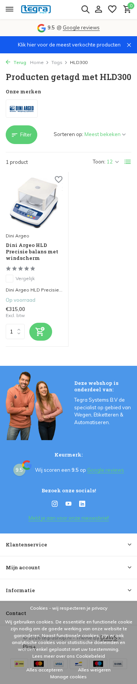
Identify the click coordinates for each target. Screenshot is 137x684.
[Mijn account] (98, 9)
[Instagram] (55, 504)
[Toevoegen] (40, 332)
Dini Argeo (17, 236)
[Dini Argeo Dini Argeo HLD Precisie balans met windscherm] (34, 203)
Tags (56, 62)
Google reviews (81, 27)
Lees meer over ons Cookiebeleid (68, 656)
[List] (127, 162)
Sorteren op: (68, 134)
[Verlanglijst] (112, 9)
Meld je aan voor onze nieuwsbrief (69, 518)
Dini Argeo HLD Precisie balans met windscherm (32, 251)
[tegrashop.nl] (40, 9)
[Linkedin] (82, 504)
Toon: (99, 162)
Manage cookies (68, 676)
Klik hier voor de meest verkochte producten (69, 45)
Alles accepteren (44, 670)
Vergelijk (25, 278)
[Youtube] (68, 504)
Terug (19, 62)
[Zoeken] (85, 9)
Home (37, 62)
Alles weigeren (94, 670)
